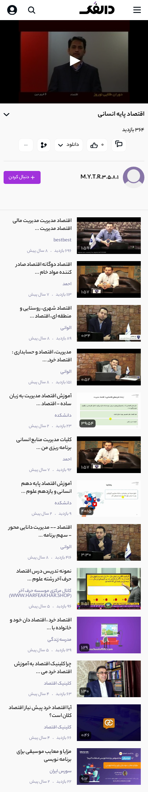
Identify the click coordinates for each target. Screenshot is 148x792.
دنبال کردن (19, 177)
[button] (74, 61)
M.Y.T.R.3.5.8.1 (99, 178)
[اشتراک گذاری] (44, 145)
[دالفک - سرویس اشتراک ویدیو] (102, 10)
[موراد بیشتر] (25, 145)
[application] (74, 61)
